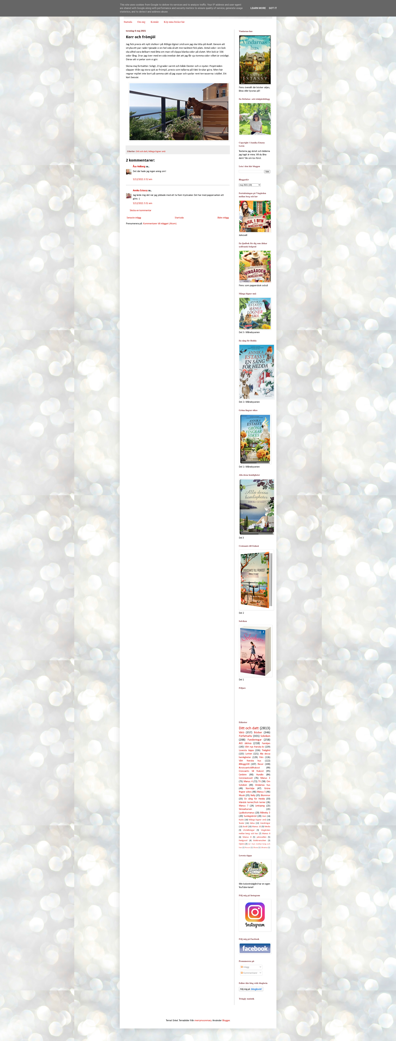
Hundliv (259, 775)
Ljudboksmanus (246, 813)
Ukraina (264, 848)
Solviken (265, 736)
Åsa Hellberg (139, 166)
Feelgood (243, 840)
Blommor (265, 795)
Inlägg (246, 967)
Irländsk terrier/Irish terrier (252, 802)
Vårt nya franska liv (254, 747)
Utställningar (249, 830)
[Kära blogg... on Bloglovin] (251, 990)
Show (255, 848)
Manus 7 (243, 806)
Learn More (258, 8)
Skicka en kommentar (140, 210)
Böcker (258, 732)
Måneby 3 (265, 813)
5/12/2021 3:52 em (142, 179)
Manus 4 (248, 781)
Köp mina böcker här (174, 21)
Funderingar (255, 739)
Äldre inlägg (223, 218)
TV (259, 781)
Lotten (248, 754)
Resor (260, 764)
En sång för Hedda (254, 799)
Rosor (247, 848)
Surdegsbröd (250, 816)
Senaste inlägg (134, 218)
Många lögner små (156, 151)
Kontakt (155, 21)
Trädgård (266, 750)
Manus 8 (247, 837)
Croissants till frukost (251, 771)
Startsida (128, 21)
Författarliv (245, 736)
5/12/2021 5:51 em (142, 203)
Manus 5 (261, 792)
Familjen (266, 743)
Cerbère (243, 775)
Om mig (141, 21)
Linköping (260, 806)
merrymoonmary (203, 1020)
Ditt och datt (141, 151)
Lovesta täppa (246, 750)
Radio (241, 820)
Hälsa (252, 823)
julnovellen (261, 837)
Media (267, 826)
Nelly (252, 795)
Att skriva (245, 743)
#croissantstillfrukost (249, 768)
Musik (242, 795)
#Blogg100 (244, 764)
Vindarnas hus (262, 785)
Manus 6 (266, 833)
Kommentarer (250, 973)
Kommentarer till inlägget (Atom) (159, 223)
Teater (241, 823)
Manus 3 (265, 778)
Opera (242, 844)
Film (261, 757)
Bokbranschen (259, 840)
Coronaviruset (246, 778)
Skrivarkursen (245, 809)
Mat (264, 816)
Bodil (245, 826)
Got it (273, 8)
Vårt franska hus (250, 761)
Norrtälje (250, 788)
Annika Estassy (140, 190)
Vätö (241, 732)
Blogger (226, 1020)
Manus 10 (256, 826)
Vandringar (265, 823)
